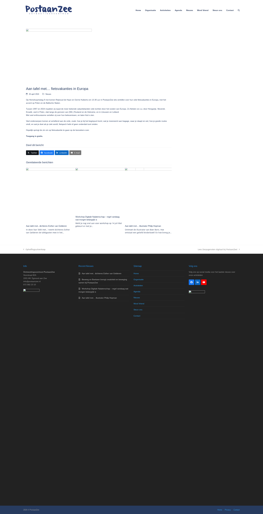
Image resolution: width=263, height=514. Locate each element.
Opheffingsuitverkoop (34, 249)
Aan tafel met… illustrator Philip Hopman (143, 226)
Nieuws (48, 94)
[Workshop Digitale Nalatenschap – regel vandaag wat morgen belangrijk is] (109, 190)
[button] (239, 10)
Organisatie (139, 279)
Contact (137, 316)
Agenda (137, 291)
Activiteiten (138, 285)
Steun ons (138, 310)
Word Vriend (139, 304)
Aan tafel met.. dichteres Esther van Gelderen (46, 226)
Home (136, 273)
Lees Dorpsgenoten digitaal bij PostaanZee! (217, 249)
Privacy (228, 510)
